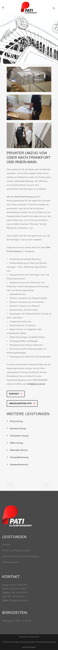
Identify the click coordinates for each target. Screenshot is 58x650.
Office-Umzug (16, 443)
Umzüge (6, 544)
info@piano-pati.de (36, 384)
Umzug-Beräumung (19, 457)
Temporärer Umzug (19, 435)
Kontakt (14, 394)
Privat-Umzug (16, 421)
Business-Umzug (18, 428)
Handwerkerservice (19, 464)
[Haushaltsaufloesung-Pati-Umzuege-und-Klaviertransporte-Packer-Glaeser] (29, 108)
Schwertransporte (10, 562)
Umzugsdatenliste (20, 403)
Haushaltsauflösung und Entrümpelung (20, 556)
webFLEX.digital (29, 647)
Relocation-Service (19, 450)
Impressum (23, 637)
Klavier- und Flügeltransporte (16, 550)
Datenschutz (34, 637)
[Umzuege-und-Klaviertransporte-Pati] (29, 80)
